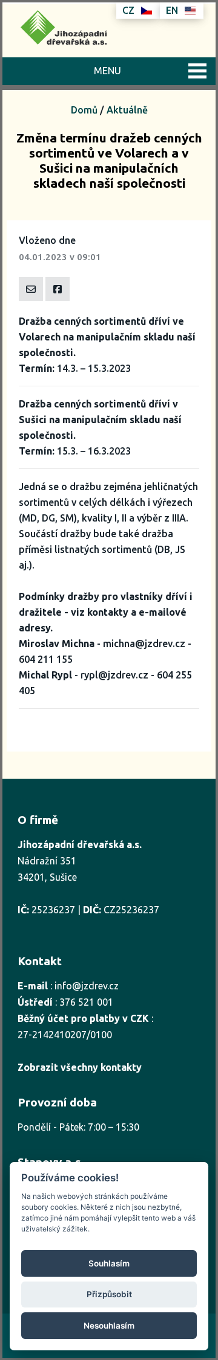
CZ (129, 10)
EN (173, 10)
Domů (84, 109)
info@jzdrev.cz (86, 985)
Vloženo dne (47, 240)
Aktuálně (127, 109)
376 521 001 (86, 1002)
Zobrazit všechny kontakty (80, 1067)
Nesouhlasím (109, 1325)
